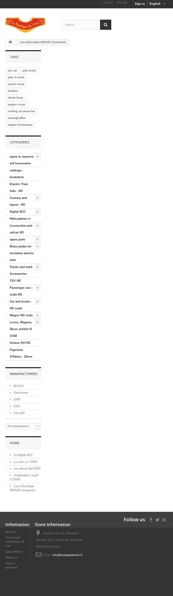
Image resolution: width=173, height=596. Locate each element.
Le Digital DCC (23, 455)
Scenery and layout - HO (18, 201)
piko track (29, 70)
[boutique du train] (30, 25)
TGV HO (15, 280)
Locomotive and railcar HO (21, 229)
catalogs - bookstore (17, 174)
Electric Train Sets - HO (19, 187)
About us (11, 557)
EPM (16, 399)
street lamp (15, 97)
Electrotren (20, 392)
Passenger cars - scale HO (21, 291)
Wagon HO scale (21, 315)
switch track (16, 84)
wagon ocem (16, 104)
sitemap (122, 2)
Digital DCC (18, 211)
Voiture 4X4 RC (20, 343)
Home (14, 443)
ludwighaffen (17, 118)
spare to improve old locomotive (21, 160)
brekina (13, 91)
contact (108, 2)
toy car (12, 70)
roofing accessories (21, 111)
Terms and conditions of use (14, 541)
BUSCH (18, 386)
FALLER (19, 413)
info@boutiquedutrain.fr (67, 555)
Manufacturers (23, 374)
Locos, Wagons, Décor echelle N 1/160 (21, 329)
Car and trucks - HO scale (21, 305)
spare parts (17, 239)
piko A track (16, 77)
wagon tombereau (20, 124)
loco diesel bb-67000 (27, 468)
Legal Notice (14, 551)
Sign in (140, 3)
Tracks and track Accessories (21, 270)
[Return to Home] (10, 42)
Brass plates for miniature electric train (22, 253)
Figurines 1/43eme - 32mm (21, 353)
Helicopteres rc (20, 218)
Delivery (11, 531)
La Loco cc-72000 (25, 461)
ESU (16, 406)
